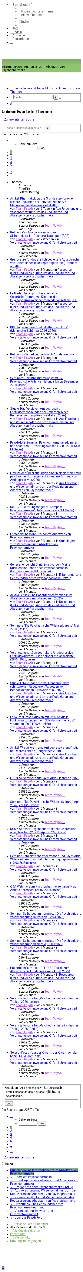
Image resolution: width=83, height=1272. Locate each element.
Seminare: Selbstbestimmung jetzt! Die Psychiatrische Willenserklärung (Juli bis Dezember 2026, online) (44, 381)
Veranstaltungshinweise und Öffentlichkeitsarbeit (43, 242)
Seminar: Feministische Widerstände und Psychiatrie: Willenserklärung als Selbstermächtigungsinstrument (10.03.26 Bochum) (45, 859)
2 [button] (11, 155)
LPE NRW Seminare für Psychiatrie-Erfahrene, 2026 (44, 778)
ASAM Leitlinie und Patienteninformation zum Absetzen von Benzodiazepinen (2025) (41, 596)
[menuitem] (37, 11)
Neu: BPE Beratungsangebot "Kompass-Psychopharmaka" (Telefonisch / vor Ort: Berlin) (42, 508)
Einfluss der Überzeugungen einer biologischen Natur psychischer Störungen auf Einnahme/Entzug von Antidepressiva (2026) (45, 476)
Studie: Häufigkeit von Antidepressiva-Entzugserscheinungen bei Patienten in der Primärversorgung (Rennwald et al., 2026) (39, 412)
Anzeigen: (12, 1087)
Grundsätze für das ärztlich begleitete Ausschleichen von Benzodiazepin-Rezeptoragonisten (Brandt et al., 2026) (45, 263)
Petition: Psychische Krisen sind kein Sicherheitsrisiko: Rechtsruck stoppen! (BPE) (39, 234)
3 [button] (11, 158)
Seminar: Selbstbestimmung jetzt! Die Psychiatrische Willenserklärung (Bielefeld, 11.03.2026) (45, 942)
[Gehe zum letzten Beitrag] (63, 225)
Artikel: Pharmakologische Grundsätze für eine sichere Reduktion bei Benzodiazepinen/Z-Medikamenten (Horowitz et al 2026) (41, 202)
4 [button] (11, 162)
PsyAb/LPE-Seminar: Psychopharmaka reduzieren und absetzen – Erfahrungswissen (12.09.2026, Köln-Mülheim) (45, 446)
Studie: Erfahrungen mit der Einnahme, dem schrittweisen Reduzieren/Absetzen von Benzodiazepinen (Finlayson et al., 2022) (39, 686)
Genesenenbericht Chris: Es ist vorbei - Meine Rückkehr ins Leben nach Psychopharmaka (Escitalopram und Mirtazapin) (40, 568)
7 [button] (11, 172)
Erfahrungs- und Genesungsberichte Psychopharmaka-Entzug (45, 576)
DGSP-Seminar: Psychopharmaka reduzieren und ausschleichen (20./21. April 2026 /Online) (43, 830)
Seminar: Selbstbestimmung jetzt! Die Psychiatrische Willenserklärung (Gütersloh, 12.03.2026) (45, 915)
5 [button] (11, 165)
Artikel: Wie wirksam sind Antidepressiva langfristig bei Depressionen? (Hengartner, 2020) (44, 749)
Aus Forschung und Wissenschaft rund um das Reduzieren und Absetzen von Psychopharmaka (45, 212)
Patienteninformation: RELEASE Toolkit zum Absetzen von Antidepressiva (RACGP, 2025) (40, 969)
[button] (11, 140)
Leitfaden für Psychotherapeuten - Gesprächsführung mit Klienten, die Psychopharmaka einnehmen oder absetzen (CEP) (44, 297)
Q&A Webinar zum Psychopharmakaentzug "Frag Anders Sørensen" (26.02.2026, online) (43, 888)
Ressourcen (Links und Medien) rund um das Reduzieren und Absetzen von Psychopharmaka (42, 273)
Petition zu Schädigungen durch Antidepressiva (42, 354)
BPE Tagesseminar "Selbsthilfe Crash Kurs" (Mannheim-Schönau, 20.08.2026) (39, 329)
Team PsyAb (24, 208)
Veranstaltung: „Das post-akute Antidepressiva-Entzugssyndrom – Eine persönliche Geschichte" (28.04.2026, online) (42, 656)
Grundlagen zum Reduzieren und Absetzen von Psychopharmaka (42, 544)
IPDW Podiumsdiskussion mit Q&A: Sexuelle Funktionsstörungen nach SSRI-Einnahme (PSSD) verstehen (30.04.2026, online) (43, 720)
